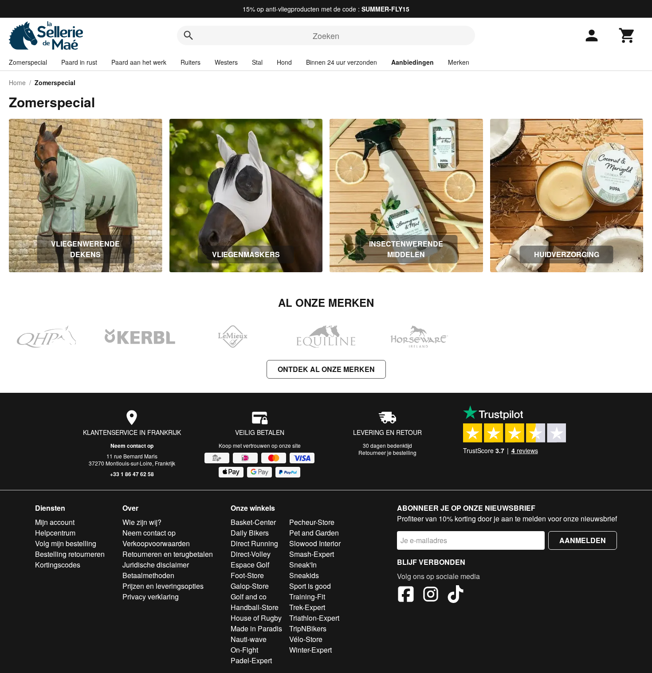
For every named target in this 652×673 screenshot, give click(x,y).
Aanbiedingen (412, 62)
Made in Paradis (256, 628)
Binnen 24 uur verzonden (341, 62)
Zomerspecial (28, 62)
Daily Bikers (250, 533)
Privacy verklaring (150, 596)
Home (17, 82)
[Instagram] (431, 595)
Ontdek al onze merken (326, 369)
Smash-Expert (311, 554)
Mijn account (55, 522)
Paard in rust (79, 62)
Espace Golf (250, 565)
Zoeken (326, 35)
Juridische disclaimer (155, 565)
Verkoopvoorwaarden (156, 543)
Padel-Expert (251, 660)
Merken (458, 62)
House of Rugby (256, 618)
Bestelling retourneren (70, 554)
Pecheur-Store (311, 522)
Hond (284, 62)
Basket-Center (253, 522)
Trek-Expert (307, 607)
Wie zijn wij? (141, 522)
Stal (257, 62)
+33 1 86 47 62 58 (132, 474)
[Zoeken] (188, 35)
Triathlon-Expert (314, 618)
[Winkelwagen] (627, 35)
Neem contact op (131, 445)
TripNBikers (307, 628)
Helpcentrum (55, 533)
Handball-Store (255, 607)
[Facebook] (406, 595)
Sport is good (310, 586)
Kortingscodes (57, 565)
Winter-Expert (310, 650)
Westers (226, 62)
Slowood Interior (315, 543)
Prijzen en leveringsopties (163, 586)
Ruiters (190, 62)
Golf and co (249, 596)
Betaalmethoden (148, 575)
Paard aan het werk (138, 62)
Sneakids (304, 575)
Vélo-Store (305, 639)
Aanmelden (582, 540)
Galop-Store (250, 586)
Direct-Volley (251, 554)
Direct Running (254, 543)
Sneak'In (303, 565)
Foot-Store (247, 575)
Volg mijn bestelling (65, 543)
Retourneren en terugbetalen (167, 554)
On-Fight (244, 650)
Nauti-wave (249, 639)
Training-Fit (307, 596)
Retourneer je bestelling (387, 452)
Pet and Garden (314, 533)
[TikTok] (455, 595)
